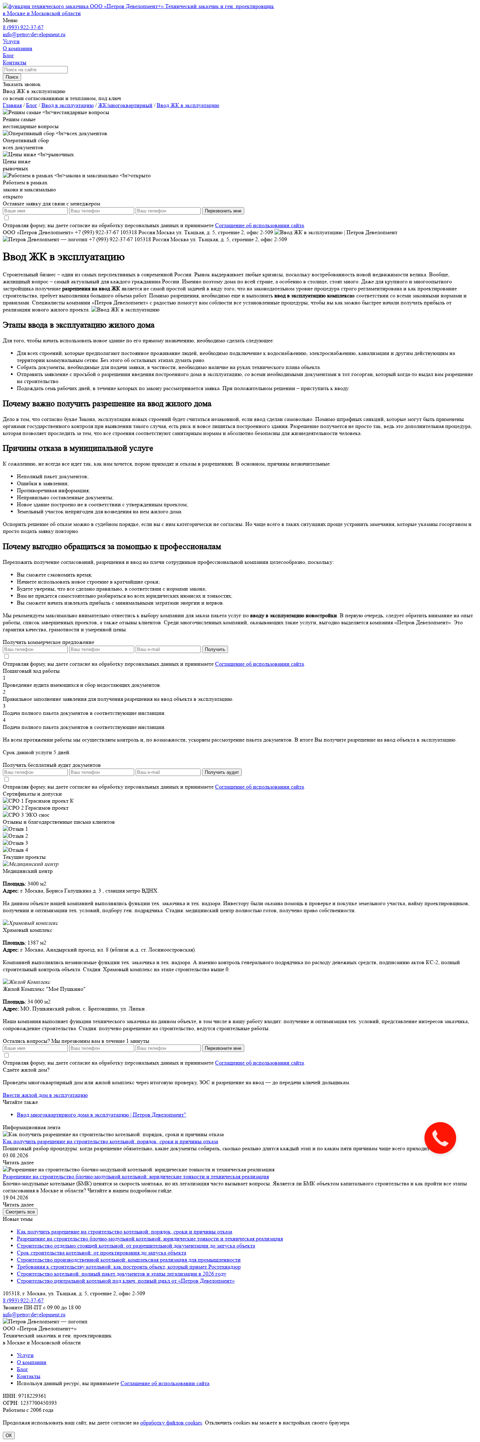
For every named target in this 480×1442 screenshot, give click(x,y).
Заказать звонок (22, 84)
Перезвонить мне (223, 210)
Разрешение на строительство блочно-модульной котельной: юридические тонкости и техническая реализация (136, 1176)
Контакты (28, 1376)
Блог (22, 1369)
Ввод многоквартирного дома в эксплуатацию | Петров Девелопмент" (101, 1114)
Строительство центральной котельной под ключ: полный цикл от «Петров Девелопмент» (126, 1280)
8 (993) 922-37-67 (23, 27)
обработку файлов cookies (171, 1422)
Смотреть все (20, 1211)
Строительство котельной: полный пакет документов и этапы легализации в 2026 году (121, 1273)
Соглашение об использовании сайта (259, 225)
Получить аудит (222, 772)
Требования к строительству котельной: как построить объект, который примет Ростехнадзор (129, 1266)
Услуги (25, 1355)
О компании (31, 1362)
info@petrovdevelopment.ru (34, 34)
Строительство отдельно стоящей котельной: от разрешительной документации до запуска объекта (136, 1245)
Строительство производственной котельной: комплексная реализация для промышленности (129, 1259)
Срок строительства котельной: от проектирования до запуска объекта (101, 1252)
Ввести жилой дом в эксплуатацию (45, 1095)
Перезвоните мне (223, 1048)
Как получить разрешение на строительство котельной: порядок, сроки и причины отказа (110, 1141)
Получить (215, 649)
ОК (9, 1435)
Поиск (12, 77)
